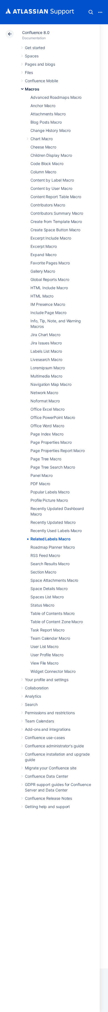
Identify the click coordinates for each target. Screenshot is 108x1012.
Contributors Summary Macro (56, 213)
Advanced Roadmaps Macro (55, 97)
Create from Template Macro (56, 221)
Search (90, 12)
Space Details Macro (49, 588)
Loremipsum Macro (47, 367)
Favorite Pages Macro (50, 263)
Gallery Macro (42, 271)
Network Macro (44, 392)
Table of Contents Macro (52, 613)
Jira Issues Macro (46, 343)
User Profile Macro (46, 654)
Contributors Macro (47, 205)
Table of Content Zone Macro (56, 621)
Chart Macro (41, 138)
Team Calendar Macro (50, 638)
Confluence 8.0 (36, 32)
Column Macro (43, 171)
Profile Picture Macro (49, 500)
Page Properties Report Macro (57, 450)
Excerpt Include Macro (50, 238)
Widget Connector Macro (52, 671)
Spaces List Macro (47, 596)
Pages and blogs (40, 64)
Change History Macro (50, 130)
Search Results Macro (50, 563)
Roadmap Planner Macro (52, 547)
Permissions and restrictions (50, 712)
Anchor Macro (42, 105)
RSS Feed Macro (45, 555)
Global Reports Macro (49, 279)
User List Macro (44, 646)
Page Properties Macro (51, 442)
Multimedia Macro (46, 376)
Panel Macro (41, 475)
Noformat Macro (45, 401)
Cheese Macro (43, 147)
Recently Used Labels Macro (56, 530)
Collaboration (36, 688)
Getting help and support (47, 806)
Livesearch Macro (46, 359)
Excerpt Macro (43, 246)
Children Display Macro (51, 155)
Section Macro (43, 572)
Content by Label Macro (52, 180)
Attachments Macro (48, 113)
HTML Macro (41, 296)
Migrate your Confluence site (50, 768)
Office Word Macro (47, 425)
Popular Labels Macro (50, 492)
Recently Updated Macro (52, 522)
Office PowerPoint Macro (52, 417)
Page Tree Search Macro (52, 467)
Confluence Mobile (41, 80)
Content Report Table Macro (55, 196)
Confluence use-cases (45, 737)
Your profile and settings (46, 679)
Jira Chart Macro (45, 334)
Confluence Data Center (46, 776)
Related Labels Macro (50, 538)
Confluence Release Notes (48, 798)
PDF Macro (40, 483)
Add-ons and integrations (47, 729)
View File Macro (44, 663)
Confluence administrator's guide (54, 745)
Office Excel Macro (47, 409)
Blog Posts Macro (46, 122)
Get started (35, 47)
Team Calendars (39, 721)
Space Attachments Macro (54, 580)
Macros (32, 89)
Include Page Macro (48, 312)
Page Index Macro (46, 434)
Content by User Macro (51, 188)
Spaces (31, 56)
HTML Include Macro (49, 287)
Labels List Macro (46, 351)
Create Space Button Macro (55, 229)
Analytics (33, 696)
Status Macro (42, 605)
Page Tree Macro (45, 458)
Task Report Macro (47, 630)
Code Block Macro (46, 163)
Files (29, 72)
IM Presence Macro (47, 304)
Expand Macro (43, 254)
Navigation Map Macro (50, 384)
